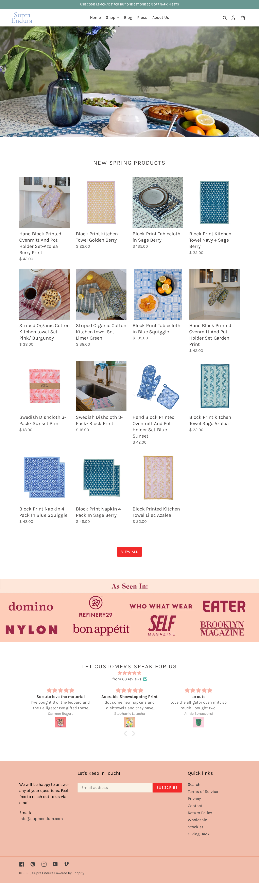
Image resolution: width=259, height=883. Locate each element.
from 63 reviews (127, 679)
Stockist (195, 827)
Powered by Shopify (69, 873)
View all (129, 551)
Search (194, 784)
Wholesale (197, 820)
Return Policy (200, 812)
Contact (195, 805)
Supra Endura (42, 873)
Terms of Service (203, 791)
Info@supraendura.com (41, 818)
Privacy (194, 798)
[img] (129, 673)
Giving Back (198, 834)
